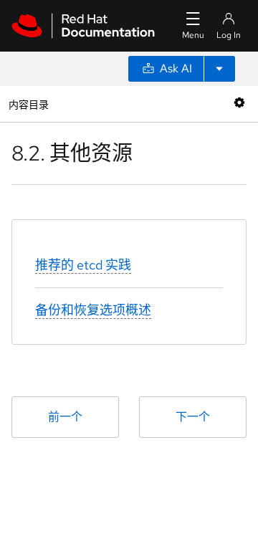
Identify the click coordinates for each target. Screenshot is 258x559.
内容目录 (28, 103)
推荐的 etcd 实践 (83, 265)
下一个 (193, 416)
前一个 (65, 416)
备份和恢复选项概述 (93, 310)
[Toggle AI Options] (219, 69)
